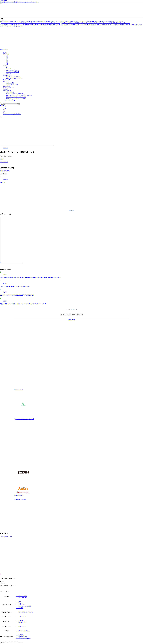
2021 (7, 59)
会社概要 (5, 89)
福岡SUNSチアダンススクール (14, 78)
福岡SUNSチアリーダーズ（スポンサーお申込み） (19, 95)
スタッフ (8, 69)
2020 (7, 60)
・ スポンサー (20, 620)
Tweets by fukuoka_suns (6, 536)
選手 (7, 67)
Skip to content (3, 0)
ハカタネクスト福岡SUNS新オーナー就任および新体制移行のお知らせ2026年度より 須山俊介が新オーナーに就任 (92, 21)
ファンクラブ (6, 79)
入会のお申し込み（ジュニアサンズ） (16, 98)
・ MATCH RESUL (21, 597)
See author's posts (4, 162)
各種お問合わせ (7, 90)
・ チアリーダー (21, 604)
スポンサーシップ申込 (12, 84)
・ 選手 (18, 601)
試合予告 (5, 148)
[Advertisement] (71, 38)
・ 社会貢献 (19, 608)
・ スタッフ (19, 603)
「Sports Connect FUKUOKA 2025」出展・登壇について (45, 23)
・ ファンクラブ (21, 616)
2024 (7, 55)
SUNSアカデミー (7, 75)
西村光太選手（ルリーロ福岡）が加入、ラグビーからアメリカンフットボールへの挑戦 (71, 24)
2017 (7, 64)
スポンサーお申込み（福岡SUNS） (15, 93)
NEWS (4, 52)
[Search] (0, 102)
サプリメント (6, 86)
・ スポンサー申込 (21, 622)
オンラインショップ (8, 87)
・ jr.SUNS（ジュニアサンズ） (24, 612)
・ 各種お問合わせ (21, 636)
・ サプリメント (21, 626)
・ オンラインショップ (22, 630)
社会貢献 (8, 73)
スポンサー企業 (10, 83)
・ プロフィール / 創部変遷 (23, 606)
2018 (7, 63)
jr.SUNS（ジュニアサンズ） (13, 76)
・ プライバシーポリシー (23, 638)
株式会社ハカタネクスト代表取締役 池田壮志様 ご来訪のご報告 (113, 23)
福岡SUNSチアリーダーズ (13, 70)
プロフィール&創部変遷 (12, 72)
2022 (7, 58)
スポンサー (6, 81)
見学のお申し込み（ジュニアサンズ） (16, 97)
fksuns (1, 159)
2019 (7, 62)
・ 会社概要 (19, 635)
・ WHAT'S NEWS (21, 596)
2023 (7, 56)
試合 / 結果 (6, 53)
